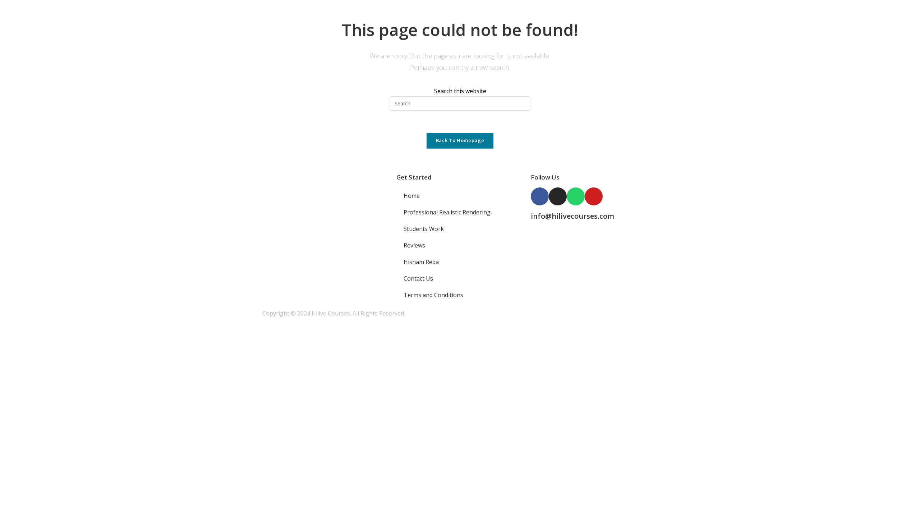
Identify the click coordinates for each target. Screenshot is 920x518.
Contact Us (418, 278)
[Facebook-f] (540, 196)
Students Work (424, 229)
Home (412, 196)
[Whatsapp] (576, 196)
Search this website (460, 91)
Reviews (414, 245)
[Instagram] (558, 196)
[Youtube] (594, 196)
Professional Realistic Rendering (447, 212)
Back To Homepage (460, 140)
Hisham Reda (421, 262)
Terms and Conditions (433, 295)
